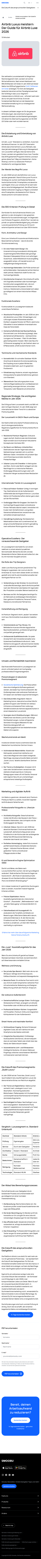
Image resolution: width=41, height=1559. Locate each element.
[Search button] (24, 3)
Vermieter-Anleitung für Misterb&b (11, 1539)
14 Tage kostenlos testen (20, 1315)
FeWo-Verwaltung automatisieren (11, 1542)
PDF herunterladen (12, 1374)
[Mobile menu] (37, 3)
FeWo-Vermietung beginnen (9, 1545)
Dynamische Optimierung (13, 685)
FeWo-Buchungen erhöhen (29, 1542)
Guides (10, 17)
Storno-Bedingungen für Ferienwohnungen (13, 1548)
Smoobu (2, 17)
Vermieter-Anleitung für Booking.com (12, 1532)
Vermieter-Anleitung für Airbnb (10, 1536)
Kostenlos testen (20, 1420)
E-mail (4, 1352)
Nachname (6, 1343)
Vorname (5, 1333)
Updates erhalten (9, 1486)
